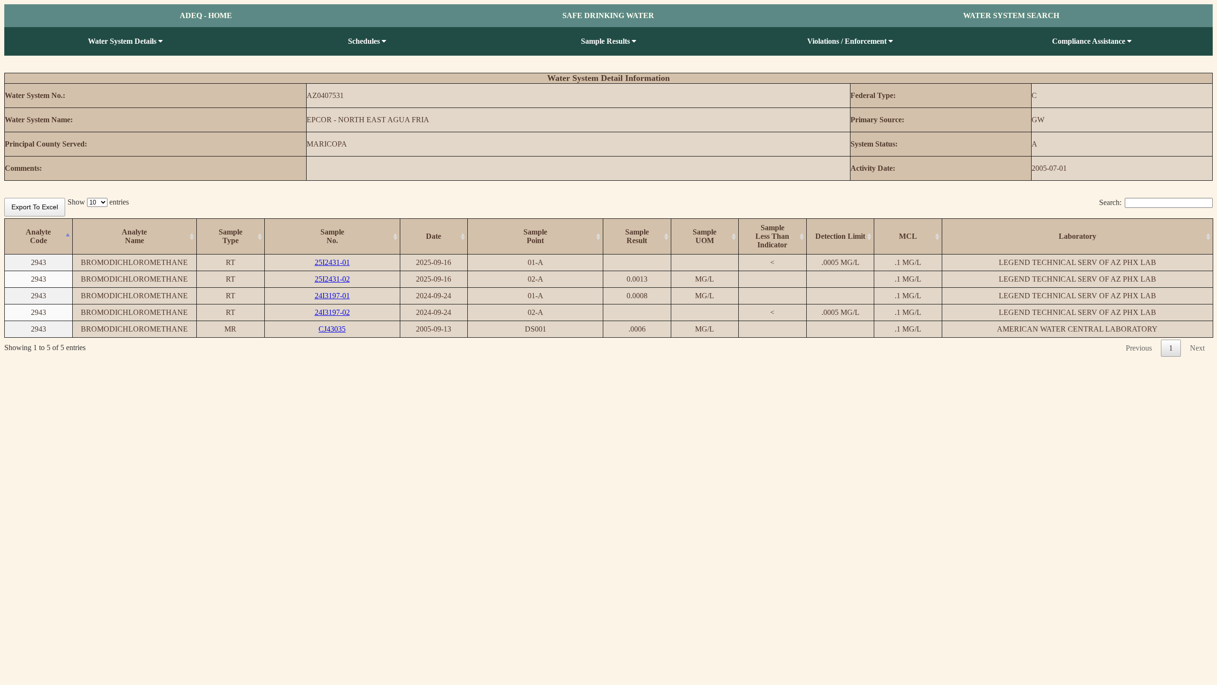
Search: (1110, 202)
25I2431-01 (332, 262)
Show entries (98, 202)
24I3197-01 (332, 296)
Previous (1139, 348)
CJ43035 (332, 329)
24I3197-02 (332, 312)
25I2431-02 (332, 279)
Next (1197, 348)
